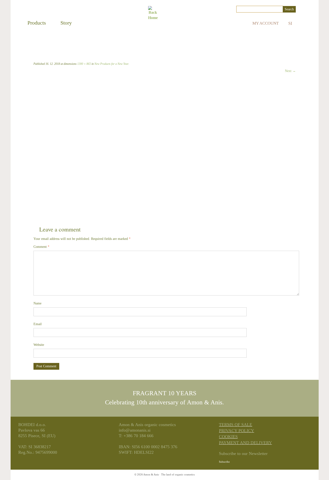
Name (37, 303)
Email (37, 324)
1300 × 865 (84, 64)
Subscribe (224, 461)
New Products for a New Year (111, 64)
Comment (41, 247)
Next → (290, 71)
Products (36, 23)
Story (66, 23)
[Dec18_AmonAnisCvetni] (159, 145)
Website (38, 345)
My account (265, 23)
